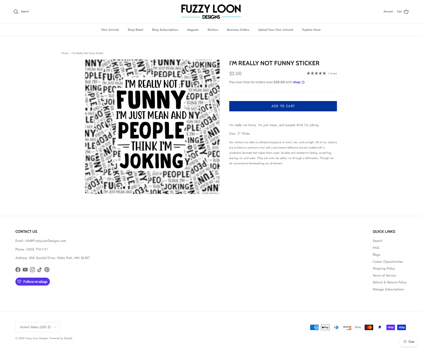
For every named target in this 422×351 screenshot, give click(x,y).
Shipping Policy (384, 268)
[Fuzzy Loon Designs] (211, 11)
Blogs (376, 254)
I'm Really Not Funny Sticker (88, 53)
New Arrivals (110, 29)
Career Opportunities (388, 261)
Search (377, 240)
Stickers (212, 29)
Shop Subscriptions (165, 29)
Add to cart (283, 106)
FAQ (376, 247)
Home (65, 53)
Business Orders (238, 29)
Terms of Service (384, 275)
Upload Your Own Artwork (275, 29)
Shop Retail (135, 29)
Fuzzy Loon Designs (36, 338)
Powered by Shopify (61, 338)
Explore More (311, 29)
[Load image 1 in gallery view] (152, 127)
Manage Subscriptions (388, 289)
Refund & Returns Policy (390, 282)
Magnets (193, 29)
